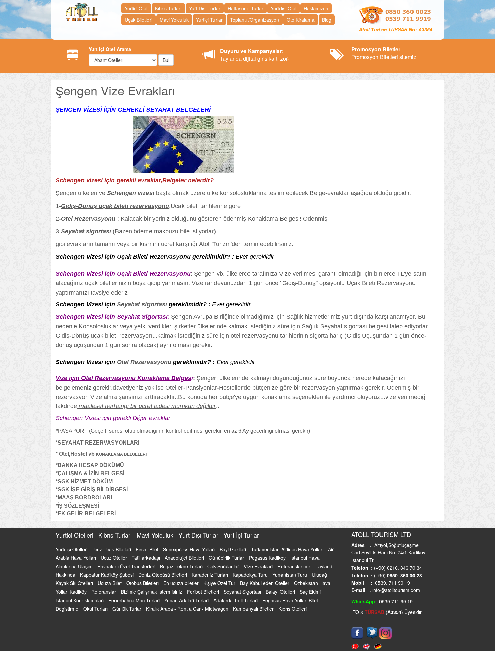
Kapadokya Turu (251, 579)
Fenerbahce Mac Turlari (134, 604)
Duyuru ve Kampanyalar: (252, 51)
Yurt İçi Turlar (241, 539)
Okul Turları (96, 612)
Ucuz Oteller (114, 561)
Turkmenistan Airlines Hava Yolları (288, 553)
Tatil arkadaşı (146, 561)
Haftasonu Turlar (245, 8)
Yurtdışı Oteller (72, 553)
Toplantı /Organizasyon (254, 19)
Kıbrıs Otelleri (292, 612)
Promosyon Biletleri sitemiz (383, 53)
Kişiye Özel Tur (220, 587)
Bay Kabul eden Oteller (265, 587)
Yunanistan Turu (290, 579)
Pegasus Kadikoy (268, 561)
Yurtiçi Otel (136, 8)
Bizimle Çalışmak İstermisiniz (152, 595)
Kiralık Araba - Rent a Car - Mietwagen (188, 612)
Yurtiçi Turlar (209, 19)
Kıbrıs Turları (168, 8)
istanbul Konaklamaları (80, 604)
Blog (326, 19)
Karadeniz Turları (210, 579)
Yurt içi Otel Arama (110, 48)
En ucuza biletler (181, 587)
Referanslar (104, 595)
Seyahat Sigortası (243, 595)
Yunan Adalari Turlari (187, 604)
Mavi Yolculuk (174, 19)
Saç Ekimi (310, 595)
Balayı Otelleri (281, 595)
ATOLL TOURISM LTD (381, 538)
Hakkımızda (316, 8)
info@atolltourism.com (395, 594)
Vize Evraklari (259, 570)
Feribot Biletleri (203, 595)
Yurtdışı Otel (283, 8)
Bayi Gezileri (234, 553)
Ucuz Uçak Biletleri (111, 553)
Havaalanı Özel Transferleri (127, 570)
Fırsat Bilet (148, 553)
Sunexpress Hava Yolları (189, 553)
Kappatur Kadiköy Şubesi (107, 579)
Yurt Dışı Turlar (204, 8)
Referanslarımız (294, 570)
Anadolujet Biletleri (185, 561)
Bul (166, 60)
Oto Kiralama (301, 19)
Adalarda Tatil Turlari (236, 604)
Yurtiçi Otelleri (75, 539)
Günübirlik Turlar (227, 561)
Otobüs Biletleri (143, 587)
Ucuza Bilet (110, 587)
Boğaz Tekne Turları (182, 570)
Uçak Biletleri (138, 19)
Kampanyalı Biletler (254, 612)
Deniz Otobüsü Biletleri (163, 579)
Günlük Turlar (127, 612)
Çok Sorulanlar (223, 570)
